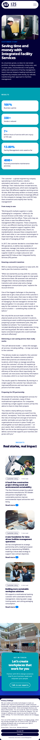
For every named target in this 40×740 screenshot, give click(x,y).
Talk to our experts (20, 685)
